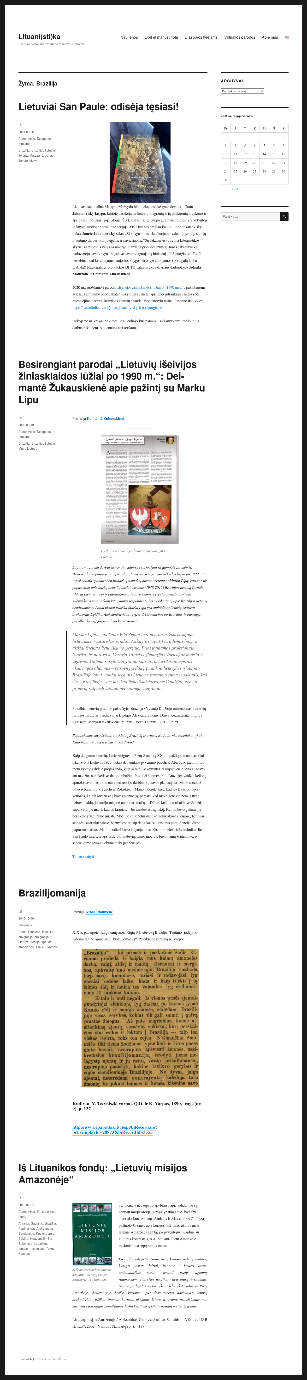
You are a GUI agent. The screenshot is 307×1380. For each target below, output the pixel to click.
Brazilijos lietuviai (43, 150)
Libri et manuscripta (161, 37)
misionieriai (37, 1248)
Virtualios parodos (239, 37)
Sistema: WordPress (53, 1359)
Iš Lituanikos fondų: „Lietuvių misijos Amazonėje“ (102, 1173)
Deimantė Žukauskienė (105, 418)
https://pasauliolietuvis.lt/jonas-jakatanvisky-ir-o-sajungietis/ (117, 307)
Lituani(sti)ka (39, 36)
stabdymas (26, 947)
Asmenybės (26, 138)
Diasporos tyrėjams (201, 37)
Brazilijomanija (52, 892)
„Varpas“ (52, 947)
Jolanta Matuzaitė (30, 155)
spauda (46, 941)
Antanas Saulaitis (30, 1223)
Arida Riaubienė (29, 931)
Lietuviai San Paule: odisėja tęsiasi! (98, 106)
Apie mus (270, 37)
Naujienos (129, 37)
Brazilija (24, 150)
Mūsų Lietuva (27, 448)
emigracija (25, 936)
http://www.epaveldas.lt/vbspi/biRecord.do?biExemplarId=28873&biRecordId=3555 (115, 1129)
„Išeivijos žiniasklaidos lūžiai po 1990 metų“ (150, 287)
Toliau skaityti (83, 856)
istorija (35, 941)
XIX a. (40, 947)
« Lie (234, 188)
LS (20, 125)
